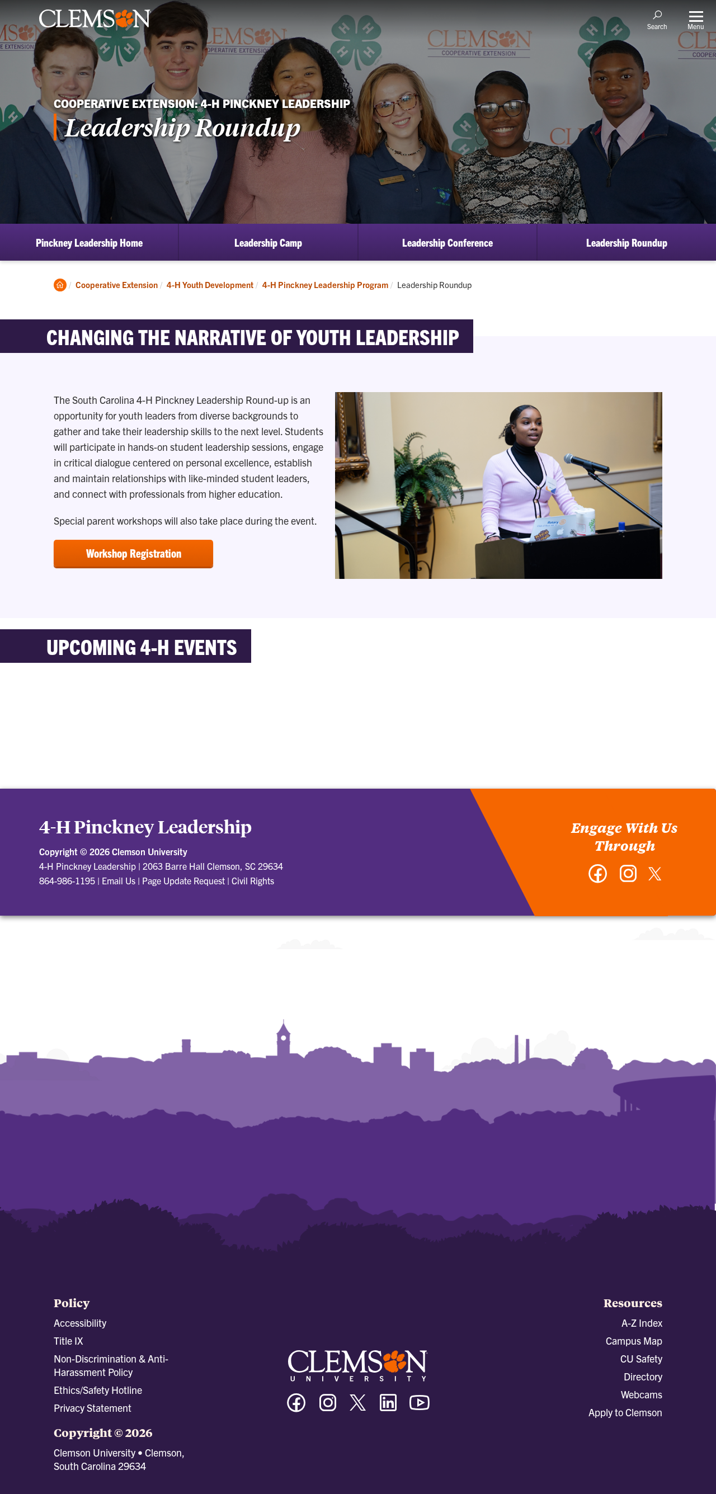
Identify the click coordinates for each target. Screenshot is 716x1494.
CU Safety (641, 1358)
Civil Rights (253, 880)
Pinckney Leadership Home (89, 242)
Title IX (68, 1340)
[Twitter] (655, 878)
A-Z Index (641, 1322)
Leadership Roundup (626, 242)
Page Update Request (183, 880)
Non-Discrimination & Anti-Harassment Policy (111, 1365)
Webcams (641, 1394)
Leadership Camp (268, 242)
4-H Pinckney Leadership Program (325, 284)
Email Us (118, 880)
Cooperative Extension (117, 284)
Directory (643, 1376)
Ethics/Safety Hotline (98, 1389)
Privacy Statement (92, 1407)
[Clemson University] (95, 29)
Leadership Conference (447, 242)
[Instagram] (628, 879)
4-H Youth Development (210, 284)
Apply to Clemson (625, 1412)
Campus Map (634, 1340)
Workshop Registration (133, 553)
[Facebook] (598, 879)
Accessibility (80, 1322)
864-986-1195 (67, 880)
